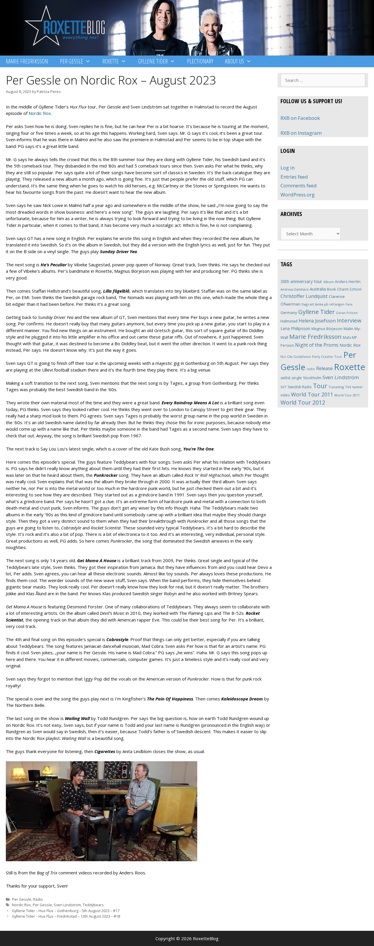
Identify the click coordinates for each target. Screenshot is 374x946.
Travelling (336, 387)
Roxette (110, 61)
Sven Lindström (67, 904)
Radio (38, 899)
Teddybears (93, 904)
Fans (349, 304)
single (297, 377)
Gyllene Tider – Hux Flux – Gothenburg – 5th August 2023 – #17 (66, 910)
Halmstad (288, 321)
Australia (318, 289)
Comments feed (298, 185)
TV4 (348, 387)
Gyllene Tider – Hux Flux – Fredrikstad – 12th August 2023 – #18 (66, 916)
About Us (234, 61)
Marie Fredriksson (27, 61)
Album (328, 281)
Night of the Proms (316, 344)
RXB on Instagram (301, 133)
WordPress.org (297, 194)
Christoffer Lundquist (304, 296)
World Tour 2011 (312, 394)
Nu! (283, 357)
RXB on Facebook (300, 118)
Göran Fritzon (347, 312)
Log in (287, 167)
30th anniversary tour (301, 281)
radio (311, 369)
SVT (283, 387)
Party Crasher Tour (327, 356)
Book (331, 289)
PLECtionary (200, 61)
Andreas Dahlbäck (294, 289)
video (285, 395)
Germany (288, 312)
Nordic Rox (40, 113)
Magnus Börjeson (326, 328)
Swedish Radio (300, 386)
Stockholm (312, 377)
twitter (357, 387)
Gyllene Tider (153, 61)
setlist (285, 377)
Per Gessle (71, 61)
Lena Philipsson (295, 328)
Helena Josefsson (317, 320)
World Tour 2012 (302, 402)
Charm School (349, 289)
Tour (320, 385)
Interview (349, 320)
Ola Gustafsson (299, 356)
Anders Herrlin (348, 281)
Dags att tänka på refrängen (323, 304)
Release (324, 368)
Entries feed (294, 176)
